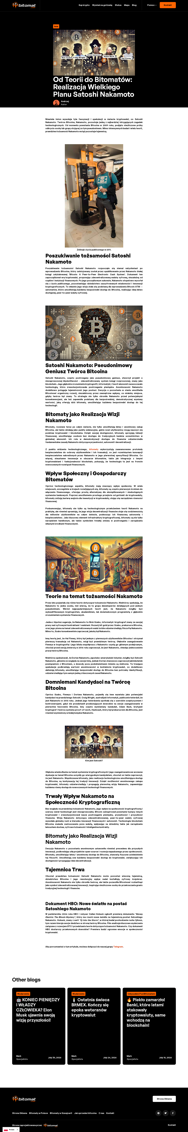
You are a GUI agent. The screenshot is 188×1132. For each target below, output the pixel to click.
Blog (134, 5)
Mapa (126, 5)
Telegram (118, 946)
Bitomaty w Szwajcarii (61, 1113)
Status (118, 5)
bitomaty (93, 449)
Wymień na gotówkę (102, 5)
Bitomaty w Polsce (38, 1113)
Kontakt (168, 5)
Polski (11, 1130)
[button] (152, 5)
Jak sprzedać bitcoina (85, 1113)
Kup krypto (84, 5)
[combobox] (11, 1129)
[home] (24, 5)
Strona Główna (164, 1099)
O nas (101, 1113)
